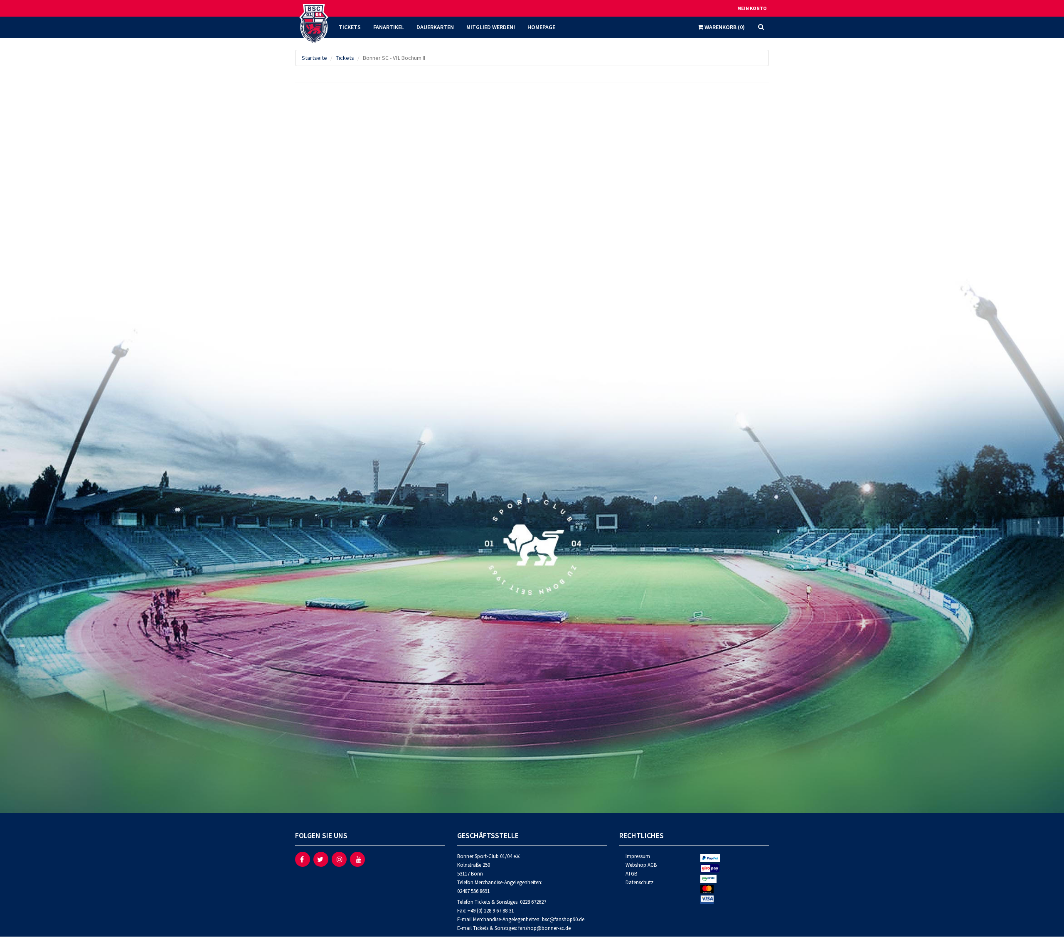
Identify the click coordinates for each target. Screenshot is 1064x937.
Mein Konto (752, 8)
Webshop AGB (641, 864)
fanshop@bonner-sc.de (544, 928)
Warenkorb (724, 27)
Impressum (638, 856)
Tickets (345, 57)
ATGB (631, 873)
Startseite (314, 57)
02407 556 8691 (473, 891)
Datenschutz (639, 882)
